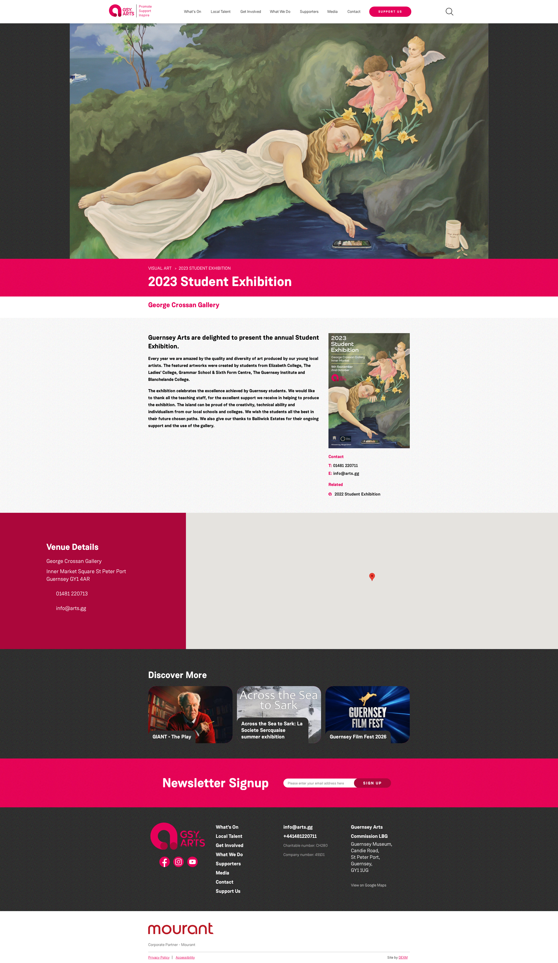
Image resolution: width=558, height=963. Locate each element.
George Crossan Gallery (183, 304)
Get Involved (250, 11)
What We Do (229, 854)
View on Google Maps (368, 885)
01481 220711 (345, 465)
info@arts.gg (346, 473)
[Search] (449, 11)
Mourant (188, 944)
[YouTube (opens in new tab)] (191, 862)
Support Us (390, 12)
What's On (227, 827)
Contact (354, 11)
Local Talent (229, 836)
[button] (369, 390)
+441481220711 (300, 836)
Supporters (309, 11)
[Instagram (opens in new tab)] (177, 862)
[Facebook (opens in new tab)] (163, 862)
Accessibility (185, 957)
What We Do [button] (280, 11)
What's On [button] (192, 11)
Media (222, 873)
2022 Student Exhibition (357, 494)
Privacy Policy (159, 957)
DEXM (403, 957)
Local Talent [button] (221, 11)
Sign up (372, 783)
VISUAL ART (160, 268)
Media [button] (332, 11)
